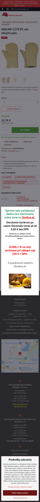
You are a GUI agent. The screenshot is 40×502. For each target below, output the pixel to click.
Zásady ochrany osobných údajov (20, 487)
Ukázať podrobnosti (20, 498)
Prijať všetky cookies (20, 493)
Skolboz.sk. (28, 217)
